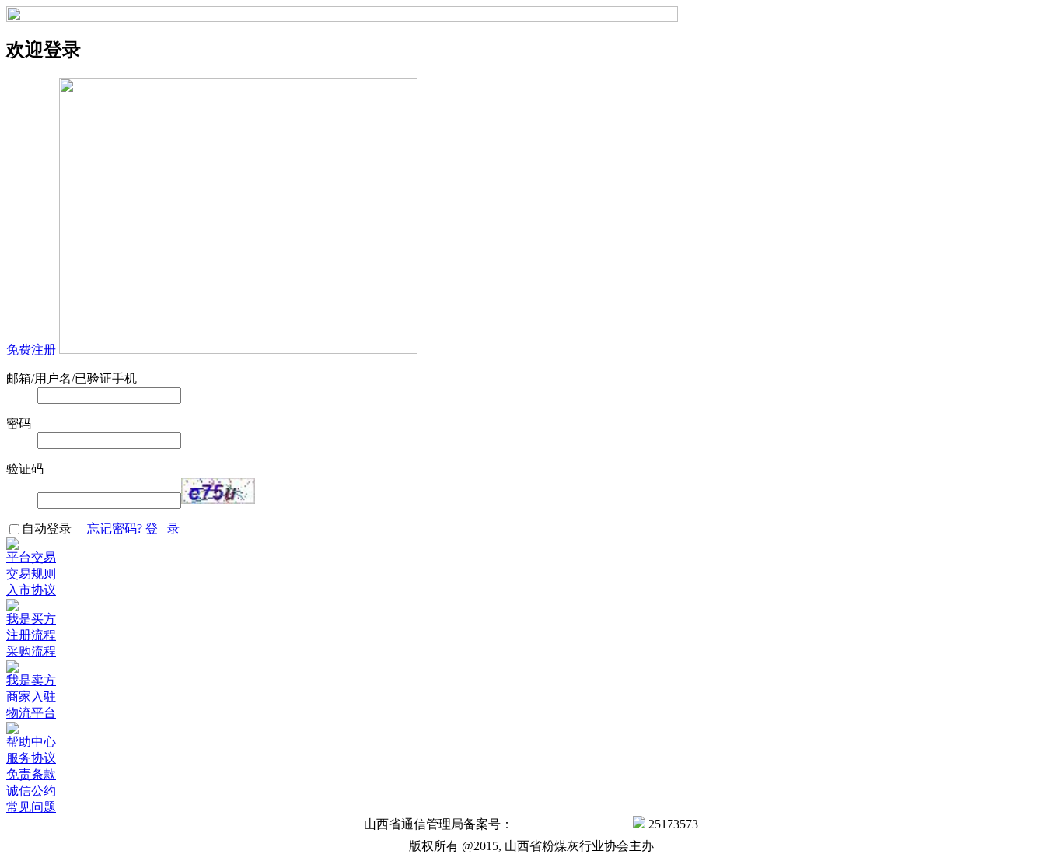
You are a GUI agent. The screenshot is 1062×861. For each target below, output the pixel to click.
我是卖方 (31, 680)
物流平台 (31, 712)
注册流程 (31, 635)
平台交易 (31, 557)
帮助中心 (31, 741)
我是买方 (31, 618)
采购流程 (31, 651)
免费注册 (31, 349)
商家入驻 (31, 696)
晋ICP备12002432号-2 (571, 824)
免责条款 (31, 774)
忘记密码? (114, 528)
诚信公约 (31, 790)
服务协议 (31, 758)
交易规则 (31, 573)
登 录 (162, 528)
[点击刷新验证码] (218, 491)
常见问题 (31, 807)
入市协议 (31, 590)
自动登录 (54, 528)
